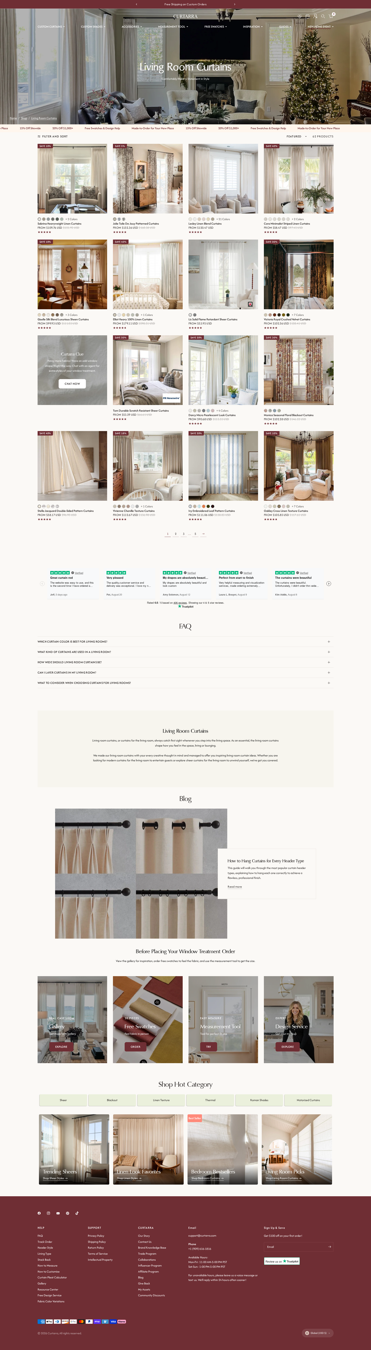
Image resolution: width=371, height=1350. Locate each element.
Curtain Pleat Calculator (52, 1277)
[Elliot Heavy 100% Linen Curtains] (148, 274)
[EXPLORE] (299, 1019)
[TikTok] (80, 1213)
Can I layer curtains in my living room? (67, 672)
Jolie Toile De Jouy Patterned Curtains (136, 223)
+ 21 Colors (223, 219)
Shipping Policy (97, 1242)
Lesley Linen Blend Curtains (205, 223)
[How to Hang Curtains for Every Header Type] (141, 874)
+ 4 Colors (222, 410)
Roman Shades (259, 1100)
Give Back (144, 1283)
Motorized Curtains (308, 1100)
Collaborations (147, 1260)
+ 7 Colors (298, 315)
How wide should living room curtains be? (70, 662)
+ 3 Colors (71, 315)
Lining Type (44, 1254)
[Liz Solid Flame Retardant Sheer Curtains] (223, 274)
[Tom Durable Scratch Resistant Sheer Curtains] (148, 370)
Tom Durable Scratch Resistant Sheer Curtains (141, 410)
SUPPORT (94, 1227)
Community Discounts (151, 1295)
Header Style (45, 1247)
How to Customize (49, 1271)
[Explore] (72, 1019)
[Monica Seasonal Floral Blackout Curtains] (299, 370)
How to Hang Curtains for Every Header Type (266, 861)
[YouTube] (60, 1213)
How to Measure (47, 1265)
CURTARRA (146, 1227)
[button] (307, 16)
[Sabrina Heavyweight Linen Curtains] (72, 178)
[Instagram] (51, 1213)
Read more (235, 886)
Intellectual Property (100, 1260)
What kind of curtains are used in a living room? (74, 652)
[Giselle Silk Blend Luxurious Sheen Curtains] (72, 274)
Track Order (45, 1242)
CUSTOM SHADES (91, 27)
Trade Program (147, 1254)
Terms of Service (98, 1254)
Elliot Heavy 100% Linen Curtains (132, 319)
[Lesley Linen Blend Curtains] (223, 178)
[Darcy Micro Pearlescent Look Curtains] (223, 370)
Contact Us (145, 1242)
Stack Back (44, 1260)
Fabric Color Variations (51, 1301)
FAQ (40, 1236)
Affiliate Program (148, 1271)
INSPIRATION (251, 27)
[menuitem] (51, 26)
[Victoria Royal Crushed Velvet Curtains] (299, 274)
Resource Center (48, 1289)
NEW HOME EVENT (319, 27)
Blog (140, 1277)
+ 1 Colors (147, 315)
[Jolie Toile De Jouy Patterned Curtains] (148, 178)
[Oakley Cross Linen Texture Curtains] (299, 466)
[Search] (323, 16)
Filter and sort (55, 136)
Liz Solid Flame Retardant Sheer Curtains (213, 319)
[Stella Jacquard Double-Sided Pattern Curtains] (72, 466)
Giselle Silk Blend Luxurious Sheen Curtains (63, 319)
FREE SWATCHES (214, 27)
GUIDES (283, 27)
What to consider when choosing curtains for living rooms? (84, 683)
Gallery (42, 1283)
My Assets (144, 1289)
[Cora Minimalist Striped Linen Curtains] (299, 178)
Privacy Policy (96, 1236)
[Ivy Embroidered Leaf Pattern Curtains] (223, 466)
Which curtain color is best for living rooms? (72, 641)
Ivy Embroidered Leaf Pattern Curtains (212, 511)
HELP (41, 1227)
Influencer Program (150, 1265)
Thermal (210, 1100)
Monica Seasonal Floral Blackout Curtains (289, 415)
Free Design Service (50, 1295)
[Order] (148, 1019)
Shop (24, 118)
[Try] (223, 1019)
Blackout (112, 1100)
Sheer (63, 1100)
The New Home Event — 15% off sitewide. (187, 4)
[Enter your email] (329, 1247)
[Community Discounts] (300, 16)
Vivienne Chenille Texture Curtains (134, 511)
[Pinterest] (70, 1213)
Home (13, 118)
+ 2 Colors (71, 219)
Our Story (144, 1236)
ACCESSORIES (130, 27)
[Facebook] (42, 1213)
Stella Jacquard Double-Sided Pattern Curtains (66, 511)
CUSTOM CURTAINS (50, 27)
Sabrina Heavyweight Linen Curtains (59, 223)
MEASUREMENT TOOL (171, 27)
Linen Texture (161, 1100)
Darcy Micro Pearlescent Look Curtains (212, 415)
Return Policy (96, 1247)
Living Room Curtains (44, 118)
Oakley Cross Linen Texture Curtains (286, 511)
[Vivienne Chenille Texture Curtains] (148, 466)
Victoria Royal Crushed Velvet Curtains (287, 319)
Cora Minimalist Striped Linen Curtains (287, 223)
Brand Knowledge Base (152, 1247)
